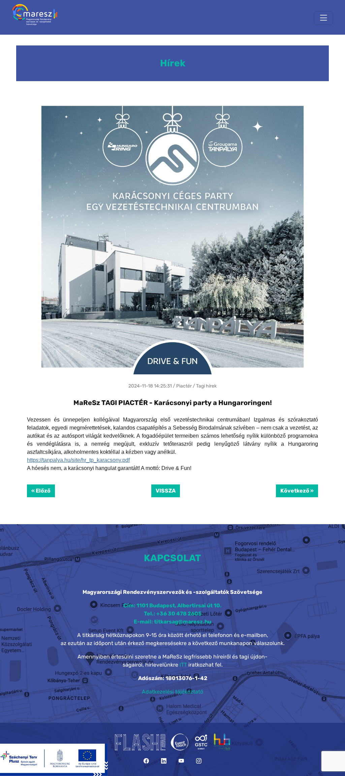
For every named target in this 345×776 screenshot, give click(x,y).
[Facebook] (146, 761)
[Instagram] (198, 761)
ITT (183, 665)
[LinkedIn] (163, 761)
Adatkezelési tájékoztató (172, 691)
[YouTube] (181, 761)
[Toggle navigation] (323, 18)
